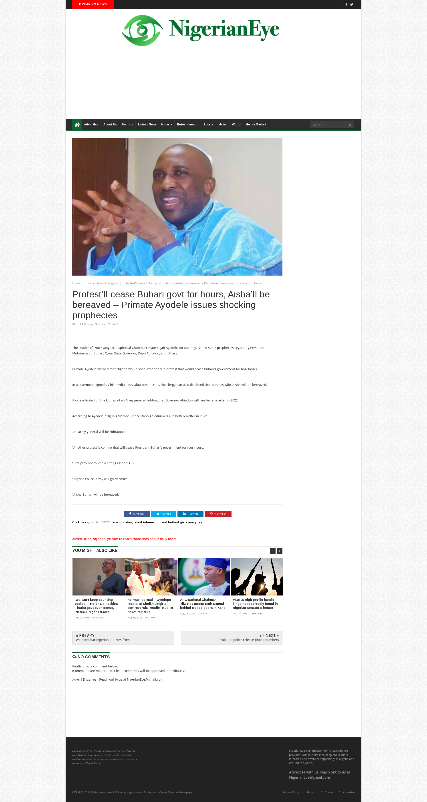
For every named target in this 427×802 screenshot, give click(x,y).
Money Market (256, 124)
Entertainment (188, 124)
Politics (127, 124)
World (236, 124)
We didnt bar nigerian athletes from (103, 640)
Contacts (330, 792)
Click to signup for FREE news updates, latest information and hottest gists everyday (137, 522)
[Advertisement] (199, 87)
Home (76, 283)
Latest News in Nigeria (103, 283)
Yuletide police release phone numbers (249, 640)
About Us (110, 124)
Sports (208, 124)
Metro (222, 124)
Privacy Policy (291, 792)
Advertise (91, 124)
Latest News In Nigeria (155, 124)
